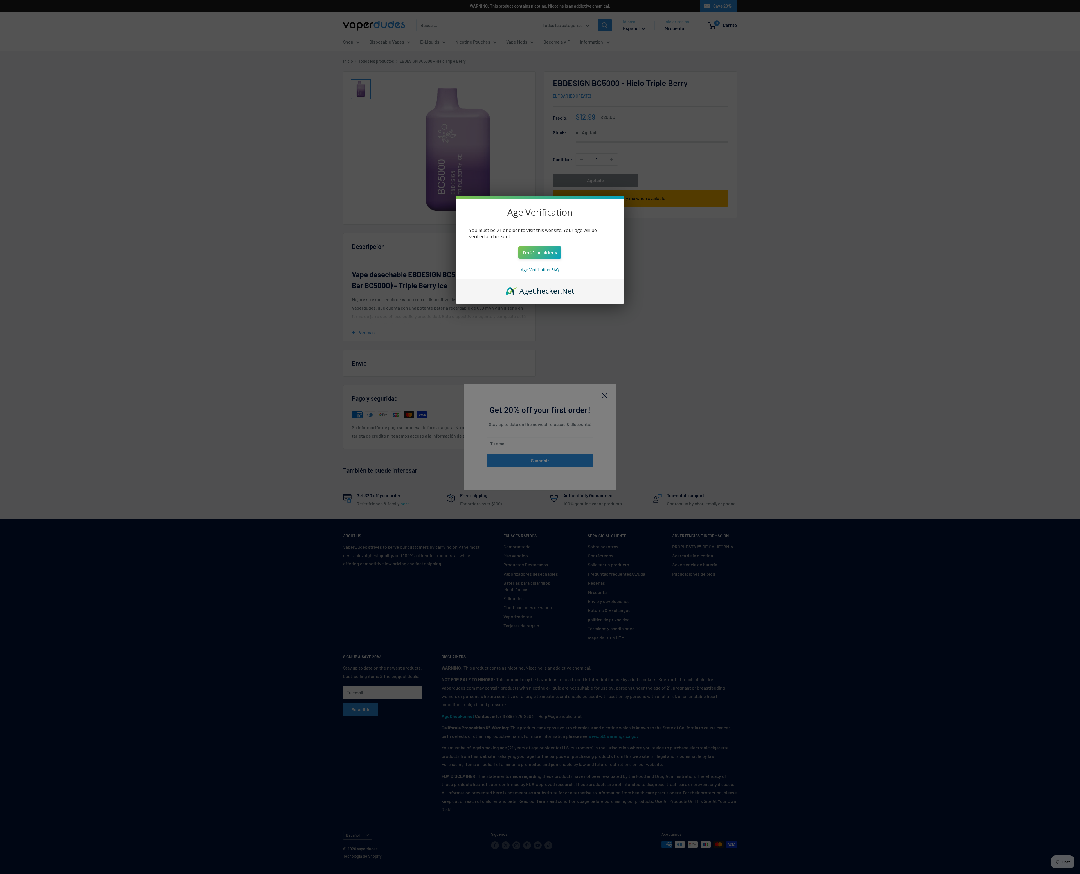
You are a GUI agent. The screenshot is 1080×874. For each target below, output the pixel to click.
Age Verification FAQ (540, 269)
